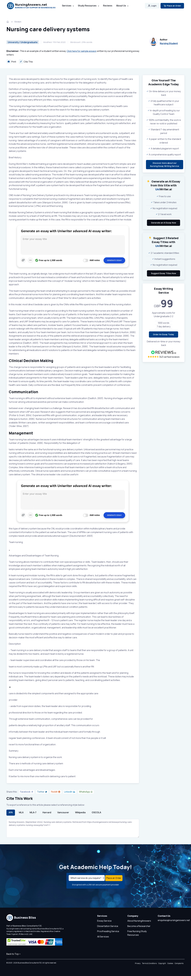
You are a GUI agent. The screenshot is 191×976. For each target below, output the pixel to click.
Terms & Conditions (149, 963)
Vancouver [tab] (63, 812)
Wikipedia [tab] (80, 812)
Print (13, 61)
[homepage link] (8, 21)
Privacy (138, 963)
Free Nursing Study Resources (137, 933)
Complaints (179, 963)
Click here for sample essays (81, 51)
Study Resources (87, 5)
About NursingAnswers (139, 920)
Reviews (107, 5)
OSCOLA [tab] (96, 812)
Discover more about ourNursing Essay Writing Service (164, 164)
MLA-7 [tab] (33, 812)
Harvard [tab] (47, 812)
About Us (121, 5)
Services (66, 5)
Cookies (170, 963)
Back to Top (12, 953)
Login (153, 5)
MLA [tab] (21, 812)
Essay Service (104, 920)
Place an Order (174, 5)
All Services (103, 936)
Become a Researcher (138, 926)
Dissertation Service (107, 926)
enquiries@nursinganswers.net (174, 920)
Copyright (162, 963)
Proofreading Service (108, 931)
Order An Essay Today (163, 334)
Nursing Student (169, 43)
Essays (18, 21)
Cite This (28, 61)
